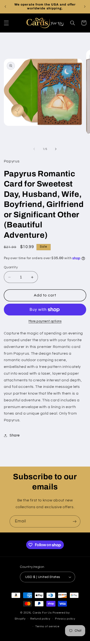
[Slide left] (34, 149)
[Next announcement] (84, 6)
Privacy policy (65, 618)
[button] (6, 22)
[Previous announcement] (5, 6)
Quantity (11, 267)
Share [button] (15, 435)
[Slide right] (56, 149)
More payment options (45, 321)
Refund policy (40, 618)
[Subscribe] (74, 521)
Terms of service (47, 626)
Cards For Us (42, 612)
